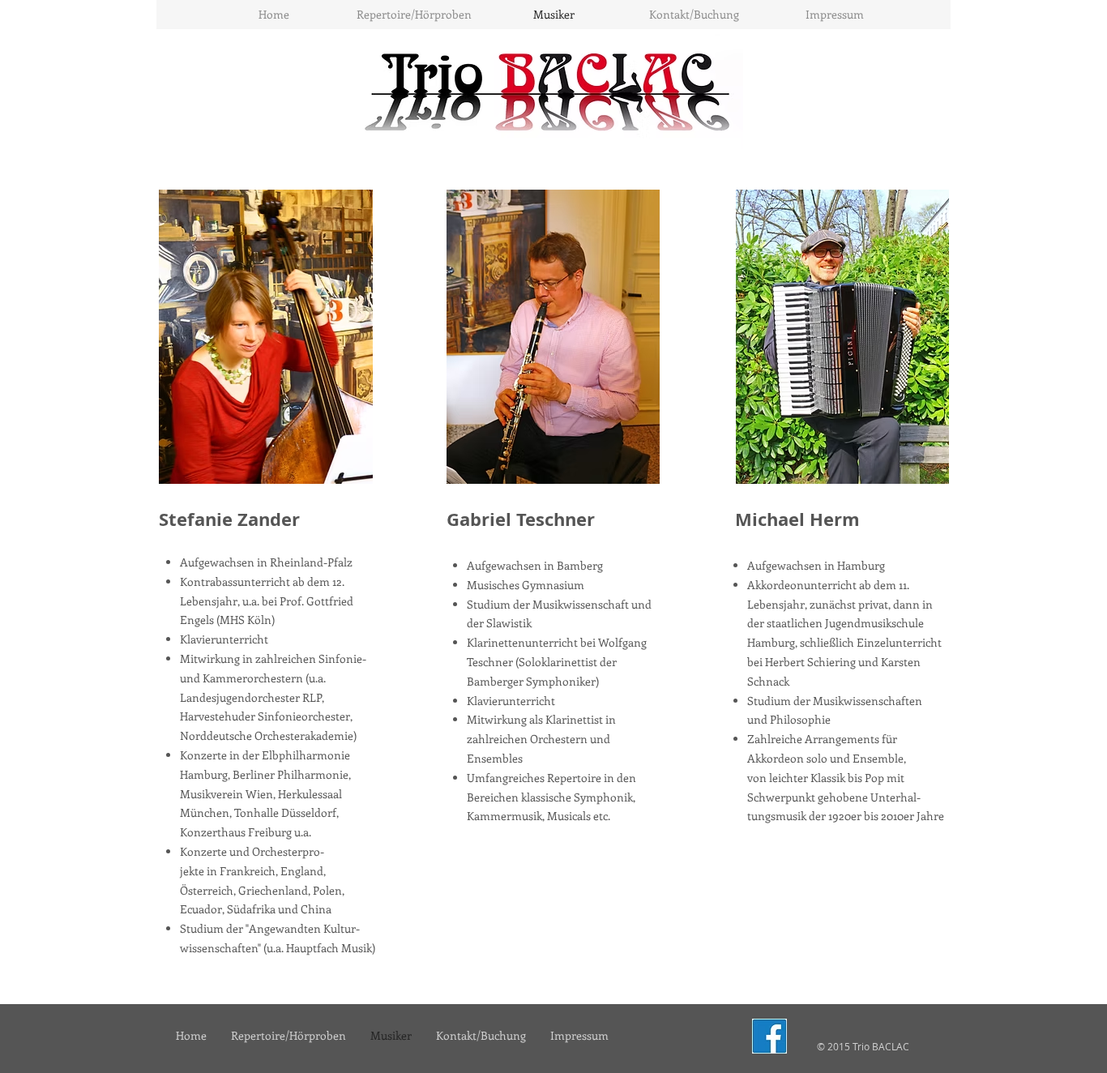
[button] (414, 14)
